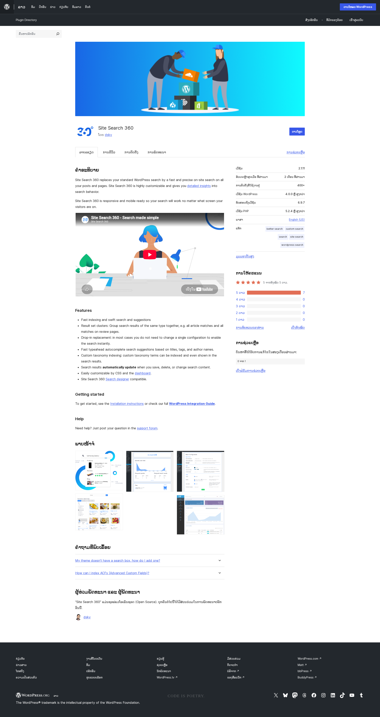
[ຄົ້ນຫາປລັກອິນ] (58, 34)
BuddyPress (307, 677)
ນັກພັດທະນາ (164, 671)
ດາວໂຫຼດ (297, 131)
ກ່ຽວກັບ (20, 658)
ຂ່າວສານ (21, 665)
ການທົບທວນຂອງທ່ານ (250, 327)
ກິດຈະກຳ (232, 665)
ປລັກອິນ (90, 671)
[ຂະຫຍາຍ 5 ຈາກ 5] (219, 500)
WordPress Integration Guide (192, 404)
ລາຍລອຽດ (86, 152)
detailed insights (199, 186)
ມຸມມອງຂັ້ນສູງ (245, 256)
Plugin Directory (26, 20)
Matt (302, 665)
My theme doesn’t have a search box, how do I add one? (117, 560)
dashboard (143, 373)
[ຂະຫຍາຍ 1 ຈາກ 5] (118, 456)
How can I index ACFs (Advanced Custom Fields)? (112, 573)
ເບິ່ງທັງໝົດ (298, 327)
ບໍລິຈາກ (233, 671)
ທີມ (88, 665)
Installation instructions (127, 404)
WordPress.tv (167, 677)
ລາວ (56, 695)
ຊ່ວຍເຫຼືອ (162, 665)
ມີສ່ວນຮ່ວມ (233, 658)
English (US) (297, 219)
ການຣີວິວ (109, 152)
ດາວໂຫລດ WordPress (358, 7)
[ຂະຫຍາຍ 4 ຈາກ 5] (219, 456)
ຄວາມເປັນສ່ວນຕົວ (26, 677)
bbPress (305, 671)
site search (296, 236)
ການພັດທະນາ (157, 152)
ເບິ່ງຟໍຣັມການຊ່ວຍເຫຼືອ (250, 371)
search (283, 236)
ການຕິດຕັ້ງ (131, 152)
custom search (294, 228)
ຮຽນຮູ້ (160, 658)
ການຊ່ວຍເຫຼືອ (296, 152)
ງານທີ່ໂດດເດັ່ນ (94, 658)
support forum (147, 428)
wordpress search (292, 244)
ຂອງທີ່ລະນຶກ (236, 677)
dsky (108, 135)
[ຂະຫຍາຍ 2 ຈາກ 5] (118, 499)
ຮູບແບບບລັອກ (94, 677)
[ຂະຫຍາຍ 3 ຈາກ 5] (168, 456)
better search (275, 228)
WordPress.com (310, 658)
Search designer (117, 379)
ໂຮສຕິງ (20, 671)
